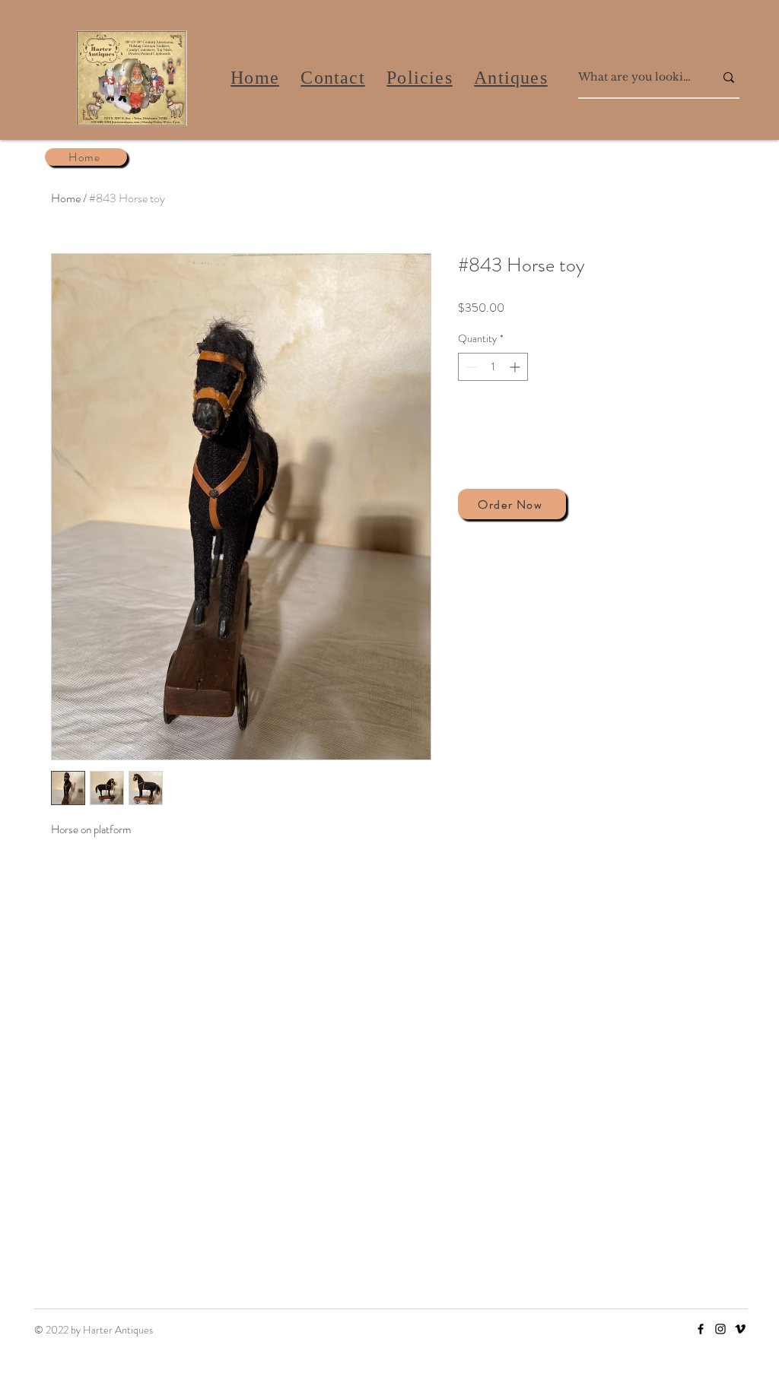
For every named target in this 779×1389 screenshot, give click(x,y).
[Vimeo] (740, 1329)
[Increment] (516, 367)
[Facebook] (700, 1329)
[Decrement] (469, 367)
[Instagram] (720, 1329)
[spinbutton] (493, 367)
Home (66, 198)
